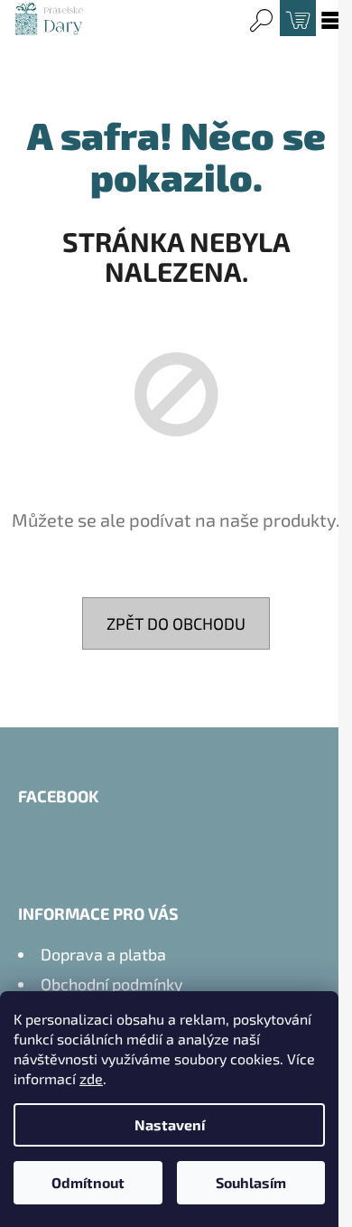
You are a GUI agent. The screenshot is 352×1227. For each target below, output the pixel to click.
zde (91, 1078)
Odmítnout (88, 1182)
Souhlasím (251, 1182)
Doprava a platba (103, 954)
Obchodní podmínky (112, 984)
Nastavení (169, 1124)
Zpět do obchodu (176, 623)
